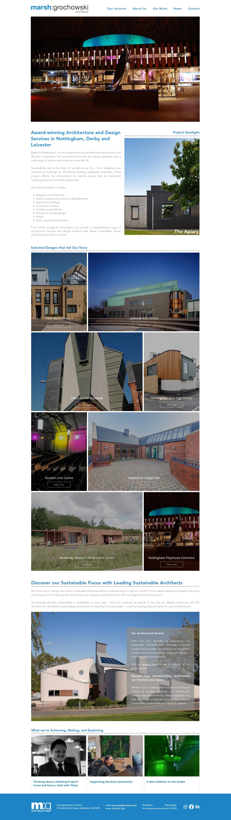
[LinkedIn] (197, 806)
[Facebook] (191, 806)
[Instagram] (185, 806)
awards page (150, 664)
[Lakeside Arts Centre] (115, 69)
